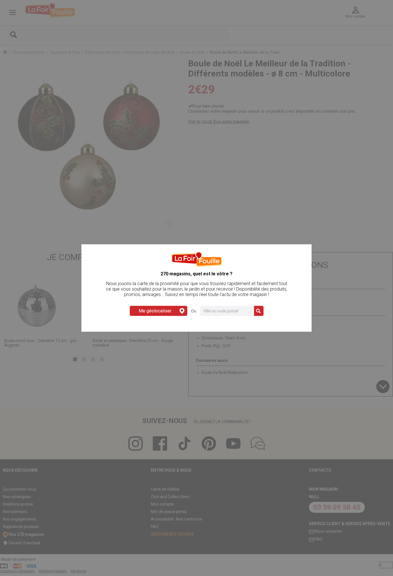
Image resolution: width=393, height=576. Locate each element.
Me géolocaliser (155, 311)
